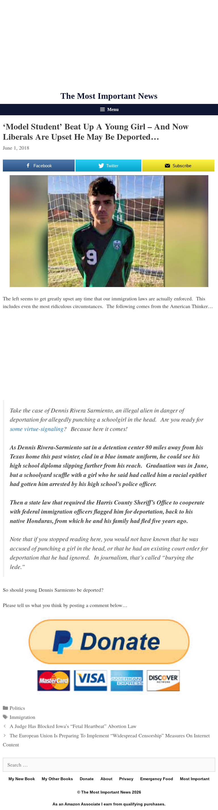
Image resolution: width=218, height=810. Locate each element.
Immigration (22, 716)
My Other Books (57, 778)
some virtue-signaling (37, 428)
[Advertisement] (109, 45)
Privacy (126, 778)
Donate (87, 778)
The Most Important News (109, 96)
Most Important (194, 778)
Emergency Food (156, 778)
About (106, 778)
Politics (17, 707)
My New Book (22, 778)
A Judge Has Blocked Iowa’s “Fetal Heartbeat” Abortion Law (73, 726)
